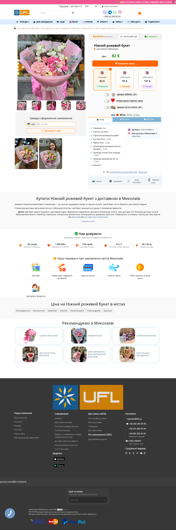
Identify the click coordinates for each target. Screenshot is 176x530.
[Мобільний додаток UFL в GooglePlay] (59, 465)
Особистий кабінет (111, 6)
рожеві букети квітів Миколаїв (123, 172)
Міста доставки (95, 422)
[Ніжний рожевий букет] (26, 153)
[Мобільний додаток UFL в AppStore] (59, 458)
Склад (101, 120)
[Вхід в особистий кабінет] (102, 6)
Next (81, 67)
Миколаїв (143, 172)
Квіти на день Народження (143, 354)
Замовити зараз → (127, 63)
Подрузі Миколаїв (48, 335)
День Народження (44, 22)
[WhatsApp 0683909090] (115, 13)
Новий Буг (52, 310)
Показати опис (88, 221)
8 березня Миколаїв (146, 335)
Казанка (63, 310)
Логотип (18, 429)
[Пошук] (73, 13)
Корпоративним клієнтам (66, 445)
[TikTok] (145, 453)
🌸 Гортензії (87, 22)
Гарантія (125, 119)
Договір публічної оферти (66, 441)
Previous (20, 67)
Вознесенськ (38, 310)
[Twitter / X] (137, 453)
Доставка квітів (95, 430)
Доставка (150, 119)
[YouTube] (141, 453)
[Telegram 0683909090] (110, 13)
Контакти (18, 421)
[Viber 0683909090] (105, 13)
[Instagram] (119, 13)
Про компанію (20, 417)
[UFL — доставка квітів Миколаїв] (22, 12)
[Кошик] (140, 14)
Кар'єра (17, 425)
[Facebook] (130, 453)
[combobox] (31, 124)
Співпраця (93, 426)
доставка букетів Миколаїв (96, 217)
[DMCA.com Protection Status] (63, 509)
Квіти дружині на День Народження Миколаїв (97, 354)
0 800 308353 (134, 441)
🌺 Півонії (73, 22)
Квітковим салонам (63, 422)
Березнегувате (77, 310)
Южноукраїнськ (23, 310)
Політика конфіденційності (67, 426)
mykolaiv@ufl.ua (134, 419)
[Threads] (134, 453)
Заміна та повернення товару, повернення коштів (68, 435)
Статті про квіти (62, 449)
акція (62, 22)
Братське (108, 310)
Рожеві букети (95, 335)
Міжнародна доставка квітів (26, 437)
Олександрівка (93, 310)
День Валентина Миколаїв (47, 354)
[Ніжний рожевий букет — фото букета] (51, 67)
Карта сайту (19, 433)
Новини (58, 418)
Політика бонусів (62, 430)
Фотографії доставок (97, 418)
